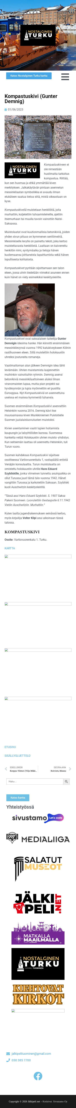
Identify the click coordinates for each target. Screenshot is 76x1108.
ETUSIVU (10, 747)
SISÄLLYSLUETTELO (17, 755)
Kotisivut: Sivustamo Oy (55, 1101)
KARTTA (10, 548)
